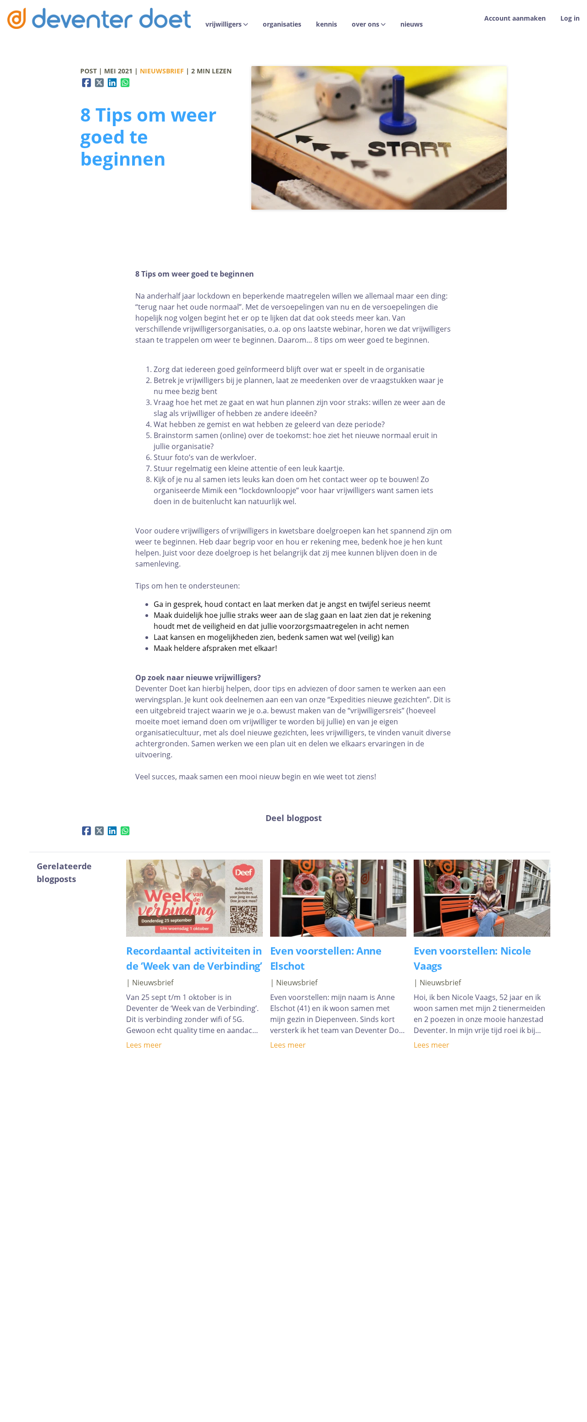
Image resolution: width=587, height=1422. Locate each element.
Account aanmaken (515, 18)
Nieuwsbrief (162, 71)
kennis (326, 24)
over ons (365, 24)
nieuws (411, 24)
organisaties (282, 24)
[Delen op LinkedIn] (112, 82)
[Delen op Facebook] (86, 82)
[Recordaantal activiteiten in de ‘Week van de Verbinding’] (194, 934)
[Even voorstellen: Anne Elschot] (338, 934)
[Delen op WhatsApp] (125, 82)
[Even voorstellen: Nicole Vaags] (482, 934)
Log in (570, 18)
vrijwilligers (223, 24)
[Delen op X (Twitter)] (99, 82)
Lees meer (144, 1045)
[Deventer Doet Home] (99, 18)
